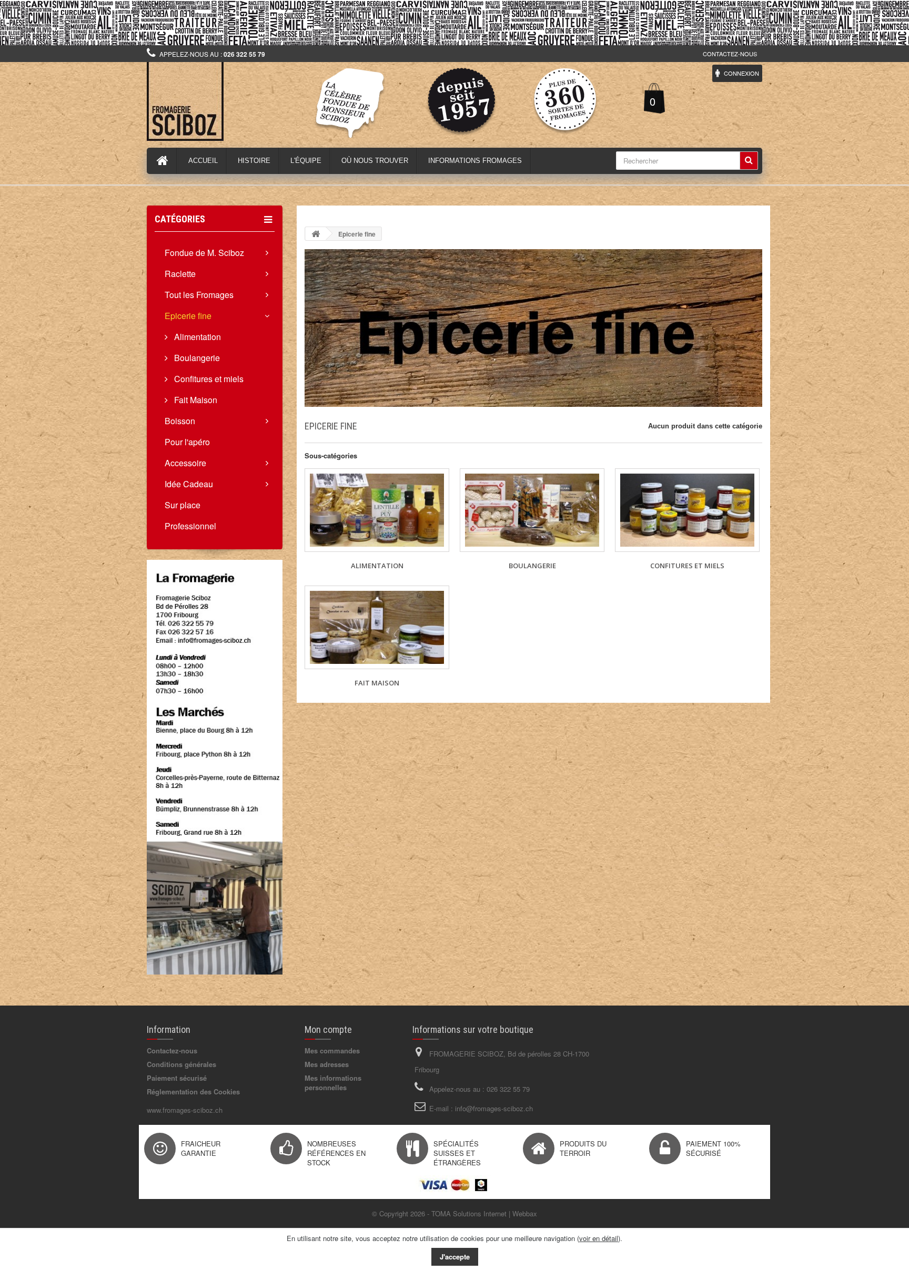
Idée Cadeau (189, 484)
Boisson (180, 421)
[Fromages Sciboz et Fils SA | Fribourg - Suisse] (244, 101)
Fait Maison (194, 400)
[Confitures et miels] (687, 510)
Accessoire (185, 463)
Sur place (182, 505)
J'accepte (455, 1257)
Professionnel (190, 526)
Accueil (203, 161)
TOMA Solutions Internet (469, 1213)
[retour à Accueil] (316, 233)
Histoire (254, 161)
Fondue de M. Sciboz (204, 253)
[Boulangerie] (532, 510)
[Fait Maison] (377, 627)
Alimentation (196, 337)
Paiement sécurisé (177, 1078)
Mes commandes (332, 1050)
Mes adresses (327, 1064)
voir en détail (598, 1238)
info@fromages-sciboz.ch (494, 1108)
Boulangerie (196, 358)
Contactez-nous (730, 53)
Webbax (524, 1213)
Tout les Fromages (199, 295)
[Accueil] (162, 161)
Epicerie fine (188, 316)
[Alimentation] (377, 510)
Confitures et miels (208, 379)
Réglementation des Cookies (193, 1091)
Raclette (180, 274)
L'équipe (305, 161)
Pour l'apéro (187, 442)
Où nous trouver (374, 161)
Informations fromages (475, 161)
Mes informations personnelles (333, 1082)
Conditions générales (181, 1064)
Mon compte (328, 1029)
